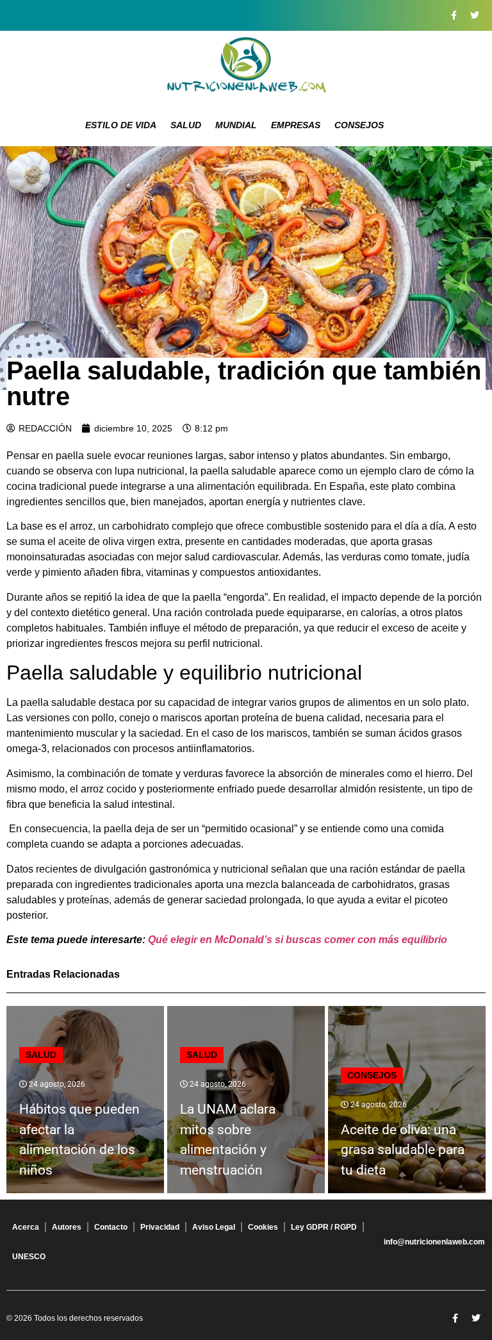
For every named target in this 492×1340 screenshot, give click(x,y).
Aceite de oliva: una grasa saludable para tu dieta (402, 1150)
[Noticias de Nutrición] (246, 67)
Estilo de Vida (120, 125)
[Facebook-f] (454, 15)
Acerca (25, 1227)
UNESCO (28, 1256)
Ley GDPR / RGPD (324, 1227)
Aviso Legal (213, 1227)
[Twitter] (475, 15)
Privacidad (159, 1227)
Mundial (236, 125)
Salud (185, 125)
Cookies (263, 1227)
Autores (66, 1227)
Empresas (295, 125)
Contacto (110, 1227)
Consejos (359, 125)
